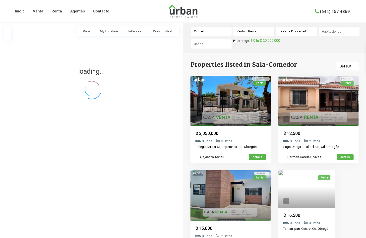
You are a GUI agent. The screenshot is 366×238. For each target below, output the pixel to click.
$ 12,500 (291, 133)
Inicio (20, 11)
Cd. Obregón (248, 147)
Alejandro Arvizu (211, 157)
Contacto (101, 11)
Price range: (241, 41)
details (257, 157)
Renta (57, 11)
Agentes (77, 11)
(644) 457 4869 (335, 11)
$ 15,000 (203, 228)
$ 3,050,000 (206, 133)
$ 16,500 (291, 215)
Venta (38, 11)
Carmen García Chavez (304, 157)
